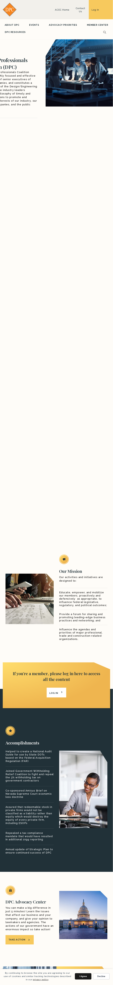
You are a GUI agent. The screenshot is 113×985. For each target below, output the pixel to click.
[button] (105, 32)
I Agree (83, 976)
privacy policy (40, 979)
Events (34, 25)
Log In (95, 10)
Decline (101, 976)
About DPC (12, 25)
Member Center (97, 25)
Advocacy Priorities (63, 25)
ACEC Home (62, 10)
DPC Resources (15, 32)
